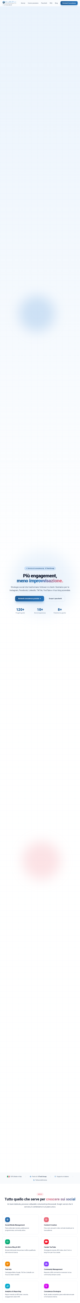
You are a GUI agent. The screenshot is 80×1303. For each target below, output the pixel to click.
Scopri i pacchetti (55, 598)
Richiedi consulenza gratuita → (29, 598)
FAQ (51, 3)
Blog (56, 3)
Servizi (23, 3)
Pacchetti (44, 3)
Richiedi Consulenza (69, 3)
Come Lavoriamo (33, 3)
